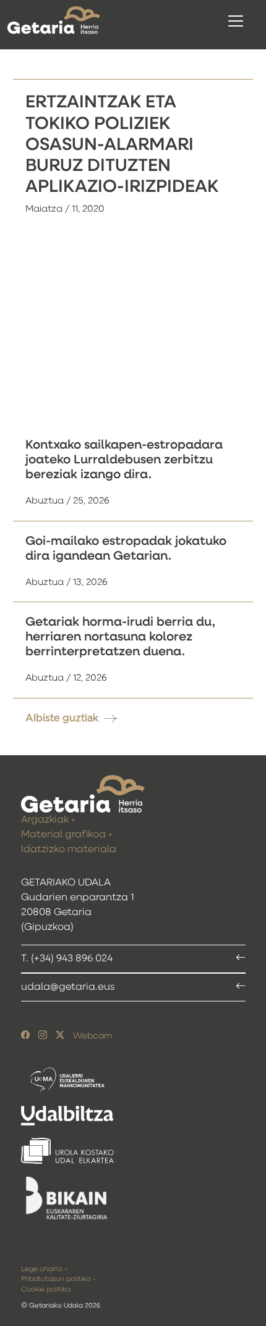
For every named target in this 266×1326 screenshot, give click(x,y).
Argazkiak (45, 820)
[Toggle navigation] (235, 21)
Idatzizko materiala (68, 850)
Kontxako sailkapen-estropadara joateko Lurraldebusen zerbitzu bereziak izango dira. (124, 460)
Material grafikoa (63, 835)
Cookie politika (46, 1289)
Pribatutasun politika (55, 1278)
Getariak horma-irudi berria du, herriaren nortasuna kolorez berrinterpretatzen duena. (120, 637)
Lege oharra (41, 1269)
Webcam (92, 1036)
